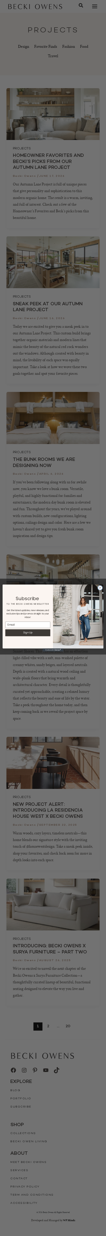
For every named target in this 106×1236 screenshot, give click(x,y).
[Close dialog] (100, 588)
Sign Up (28, 632)
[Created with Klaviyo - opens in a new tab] (53, 649)
